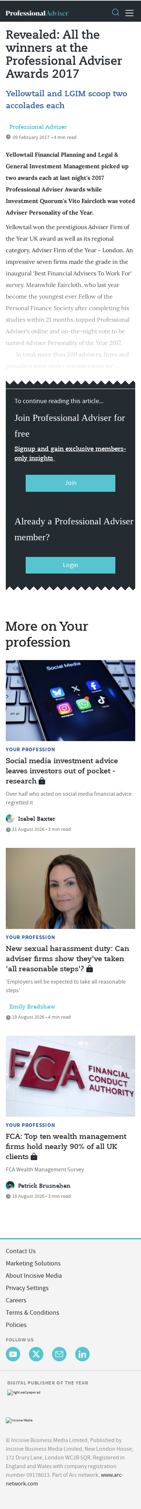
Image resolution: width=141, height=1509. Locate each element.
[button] (115, 13)
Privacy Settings (27, 1288)
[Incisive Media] (19, 1419)
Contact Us (21, 1251)
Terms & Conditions (32, 1313)
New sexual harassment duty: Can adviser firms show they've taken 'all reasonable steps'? (67, 959)
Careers (16, 1300)
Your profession (30, 749)
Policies (16, 1325)
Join (71, 483)
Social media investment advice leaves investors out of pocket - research (62, 771)
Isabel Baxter (36, 819)
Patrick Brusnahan (44, 1186)
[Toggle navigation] (127, 13)
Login (70, 565)
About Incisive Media (34, 1276)
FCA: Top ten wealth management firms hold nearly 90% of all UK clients (66, 1147)
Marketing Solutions (33, 1263)
